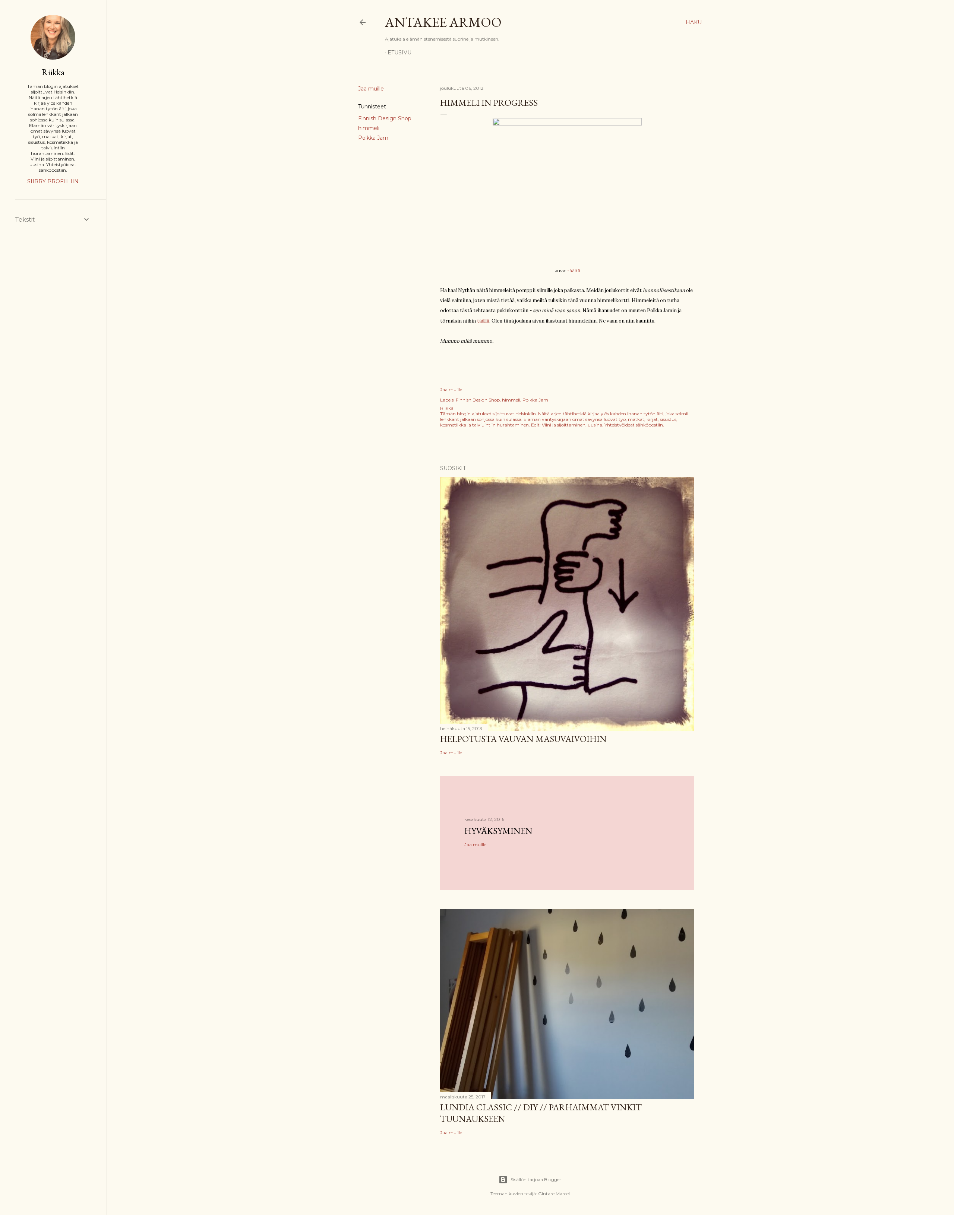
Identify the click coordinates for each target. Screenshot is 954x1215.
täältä (574, 270)
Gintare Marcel (554, 1193)
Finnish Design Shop (384, 118)
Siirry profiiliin (53, 181)
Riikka (53, 72)
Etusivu (399, 52)
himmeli (368, 128)
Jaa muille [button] (371, 88)
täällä (483, 321)
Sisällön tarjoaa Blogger (536, 1179)
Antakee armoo (443, 22)
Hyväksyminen (498, 831)
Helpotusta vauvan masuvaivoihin (523, 739)
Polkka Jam (373, 137)
